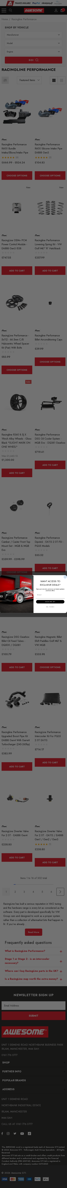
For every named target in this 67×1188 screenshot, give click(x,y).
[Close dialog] (65, 577)
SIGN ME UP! (50, 602)
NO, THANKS (50, 607)
